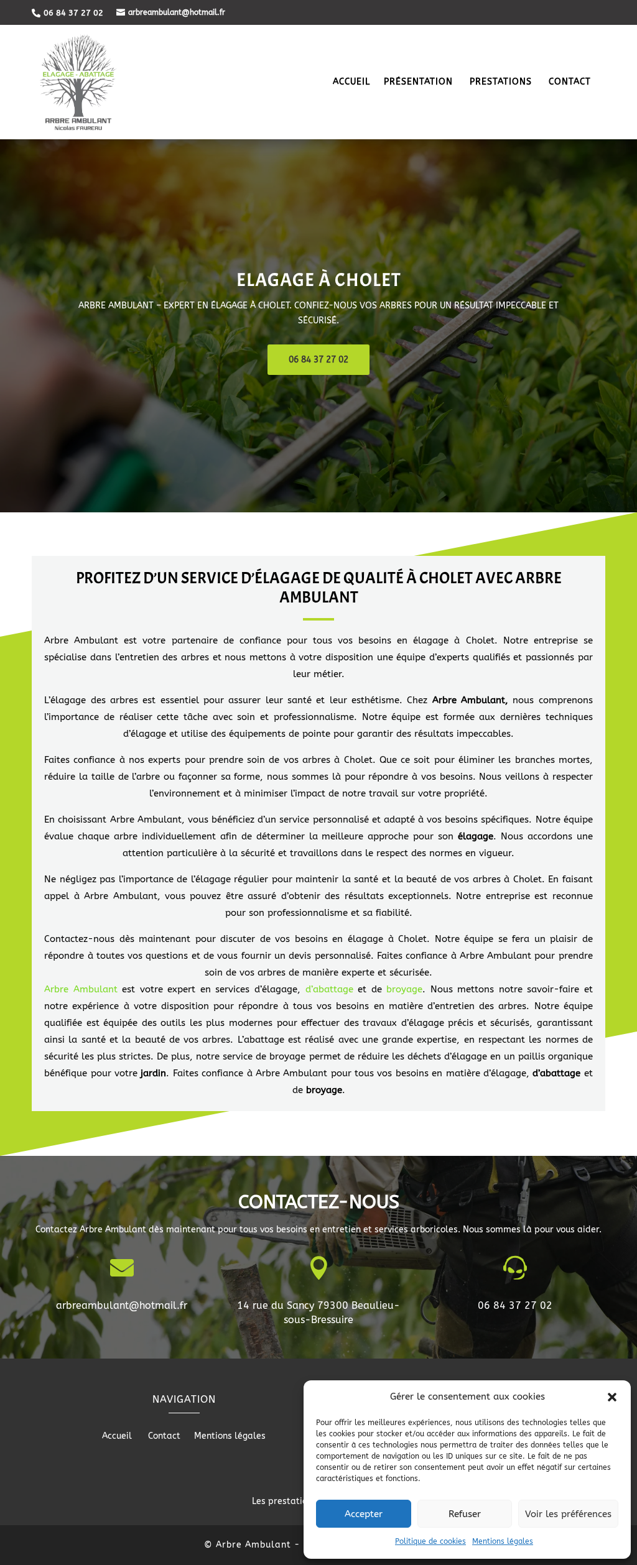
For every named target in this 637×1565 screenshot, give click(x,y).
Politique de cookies (430, 1541)
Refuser (465, 1514)
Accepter (364, 1514)
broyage (404, 989)
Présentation (420, 82)
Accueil (351, 82)
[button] (612, 1397)
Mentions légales (502, 1541)
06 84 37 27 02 (318, 359)
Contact (570, 82)
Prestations (502, 82)
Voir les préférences (568, 1514)
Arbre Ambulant (81, 989)
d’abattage (329, 989)
